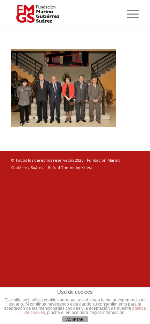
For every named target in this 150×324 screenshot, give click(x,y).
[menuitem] (129, 14)
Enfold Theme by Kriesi (70, 167)
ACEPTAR (75, 319)
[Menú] (129, 14)
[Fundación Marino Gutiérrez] (62, 14)
